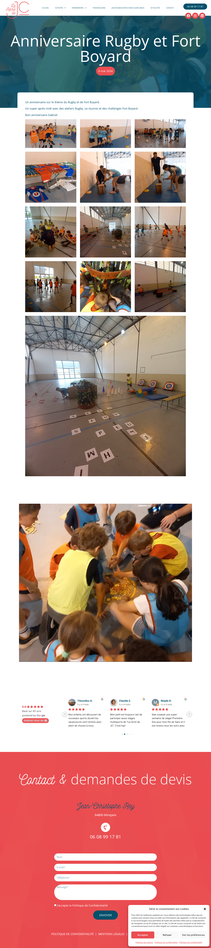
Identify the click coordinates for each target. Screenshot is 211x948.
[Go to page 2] (127, 734)
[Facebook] (188, 16)
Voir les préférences (193, 934)
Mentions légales (111, 934)
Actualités (155, 8)
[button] (204, 909)
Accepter (142, 934)
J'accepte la (82, 905)
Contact (170, 8)
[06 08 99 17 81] (105, 827)
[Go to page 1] (124, 734)
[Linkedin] (202, 16)
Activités (59, 8)
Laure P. (124, 700)
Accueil (45, 8)
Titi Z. (80, 700)
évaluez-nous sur (34, 720)
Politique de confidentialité (166, 942)
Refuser (167, 934)
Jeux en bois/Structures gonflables (128, 8)
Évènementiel (78, 8)
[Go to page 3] (129, 734)
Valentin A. (167, 700)
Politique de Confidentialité (90, 905)
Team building (99, 8)
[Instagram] (195, 16)
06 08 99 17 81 (105, 837)
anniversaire (38, 102)
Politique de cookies (144, 942)
